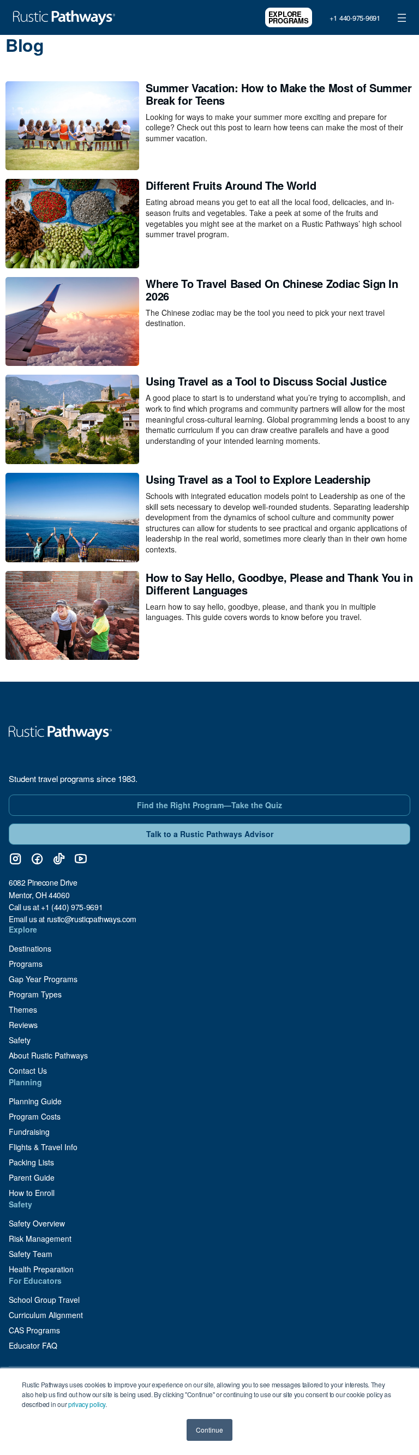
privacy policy (86, 1404)
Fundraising (29, 1131)
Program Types (35, 994)
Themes (23, 1009)
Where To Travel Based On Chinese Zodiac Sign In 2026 (272, 289)
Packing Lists (31, 1162)
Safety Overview (37, 1223)
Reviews (23, 1024)
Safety (20, 1040)
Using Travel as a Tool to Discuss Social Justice (266, 381)
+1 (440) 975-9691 (72, 906)
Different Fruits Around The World (231, 185)
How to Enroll (32, 1192)
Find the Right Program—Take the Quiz (209, 804)
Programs (26, 963)
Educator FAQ (33, 1345)
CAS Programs (34, 1330)
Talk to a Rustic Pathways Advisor (209, 833)
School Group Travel (44, 1299)
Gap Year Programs (43, 978)
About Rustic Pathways (48, 1055)
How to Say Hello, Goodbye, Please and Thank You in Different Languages (279, 583)
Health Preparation (41, 1269)
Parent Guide (32, 1177)
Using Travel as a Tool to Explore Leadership (258, 479)
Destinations (30, 948)
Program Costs (35, 1116)
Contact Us (28, 1070)
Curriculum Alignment (46, 1314)
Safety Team (30, 1253)
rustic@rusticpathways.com (91, 918)
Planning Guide (35, 1101)
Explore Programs (288, 17)
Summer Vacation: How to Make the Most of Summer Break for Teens (278, 94)
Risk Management (40, 1238)
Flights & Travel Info (43, 1146)
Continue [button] (209, 1429)
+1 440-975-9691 (355, 18)
